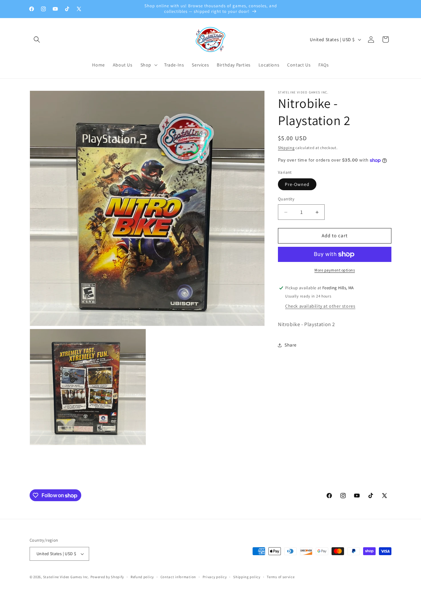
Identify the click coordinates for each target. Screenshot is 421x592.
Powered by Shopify (107, 577)
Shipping (286, 147)
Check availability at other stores (320, 306)
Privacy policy (215, 576)
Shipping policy (246, 576)
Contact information (178, 576)
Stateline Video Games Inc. (66, 577)
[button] (37, 39)
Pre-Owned (297, 185)
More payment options (334, 270)
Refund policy (142, 576)
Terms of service (280, 576)
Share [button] (291, 345)
